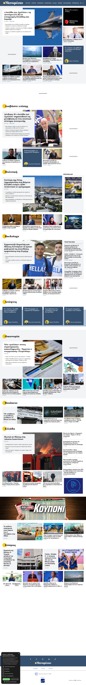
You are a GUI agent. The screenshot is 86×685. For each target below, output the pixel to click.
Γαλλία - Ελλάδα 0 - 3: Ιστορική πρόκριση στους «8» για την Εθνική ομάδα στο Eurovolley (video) (73, 256)
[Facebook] (30, 659)
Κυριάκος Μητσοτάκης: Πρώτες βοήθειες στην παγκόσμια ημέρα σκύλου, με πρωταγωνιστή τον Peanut (52, 293)
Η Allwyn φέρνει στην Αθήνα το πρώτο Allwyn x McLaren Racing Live (73, 536)
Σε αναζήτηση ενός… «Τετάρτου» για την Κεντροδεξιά (52, 310)
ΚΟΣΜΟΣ (29, 63)
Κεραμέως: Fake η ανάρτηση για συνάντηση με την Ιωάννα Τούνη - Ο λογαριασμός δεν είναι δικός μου (52, 228)
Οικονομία (12, 336)
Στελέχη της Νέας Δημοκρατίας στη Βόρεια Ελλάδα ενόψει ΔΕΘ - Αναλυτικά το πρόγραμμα (17, 183)
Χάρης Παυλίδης (74, 61)
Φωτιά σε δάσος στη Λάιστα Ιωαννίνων (14, 438)
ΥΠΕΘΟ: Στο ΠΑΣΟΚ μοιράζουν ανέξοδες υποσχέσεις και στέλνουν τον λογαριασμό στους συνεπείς (11, 79)
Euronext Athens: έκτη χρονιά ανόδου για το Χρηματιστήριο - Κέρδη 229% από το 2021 (72, 387)
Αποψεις (33, 3)
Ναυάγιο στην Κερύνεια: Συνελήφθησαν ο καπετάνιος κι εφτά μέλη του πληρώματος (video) (31, 61)
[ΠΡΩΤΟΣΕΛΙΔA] (73, 187)
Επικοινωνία (51, 668)
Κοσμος (60, 3)
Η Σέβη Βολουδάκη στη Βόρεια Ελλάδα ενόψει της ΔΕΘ (11, 226)
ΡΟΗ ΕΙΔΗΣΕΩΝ (67, 3)
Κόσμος (10, 545)
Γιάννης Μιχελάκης (75, 322)
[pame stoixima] (43, 508)
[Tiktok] (55, 659)
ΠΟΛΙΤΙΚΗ (12, 21)
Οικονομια (40, 3)
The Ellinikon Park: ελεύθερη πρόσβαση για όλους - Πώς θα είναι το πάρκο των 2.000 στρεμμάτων (72, 421)
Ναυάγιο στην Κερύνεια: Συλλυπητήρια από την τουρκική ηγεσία (73, 584)
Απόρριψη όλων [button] (14, 679)
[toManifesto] (13, 2)
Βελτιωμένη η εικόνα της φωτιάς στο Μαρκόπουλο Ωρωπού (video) (32, 484)
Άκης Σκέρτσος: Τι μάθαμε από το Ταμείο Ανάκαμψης (72, 40)
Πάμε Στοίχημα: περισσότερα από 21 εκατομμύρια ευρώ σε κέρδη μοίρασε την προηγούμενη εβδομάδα (53, 537)
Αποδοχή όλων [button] (6, 679)
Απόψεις (11, 301)
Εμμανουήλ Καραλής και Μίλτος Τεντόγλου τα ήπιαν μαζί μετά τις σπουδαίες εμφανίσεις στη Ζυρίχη (18, 247)
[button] (11, 681)
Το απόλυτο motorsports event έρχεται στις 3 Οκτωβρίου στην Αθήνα (9, 531)
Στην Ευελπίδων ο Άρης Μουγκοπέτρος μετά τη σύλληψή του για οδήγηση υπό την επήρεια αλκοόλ (73, 452)
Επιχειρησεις (48, 3)
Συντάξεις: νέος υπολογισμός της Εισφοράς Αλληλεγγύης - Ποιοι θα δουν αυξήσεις (52, 392)
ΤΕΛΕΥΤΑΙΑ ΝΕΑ (69, 242)
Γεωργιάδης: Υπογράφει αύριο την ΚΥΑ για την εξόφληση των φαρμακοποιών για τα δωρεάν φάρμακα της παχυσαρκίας (73, 274)
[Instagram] (36, 659)
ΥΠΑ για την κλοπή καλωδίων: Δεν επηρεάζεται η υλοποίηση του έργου (52, 484)
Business (11, 402)
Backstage (12, 236)
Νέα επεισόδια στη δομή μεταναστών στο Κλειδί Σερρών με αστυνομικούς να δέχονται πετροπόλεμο (73, 462)
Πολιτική (11, 171)
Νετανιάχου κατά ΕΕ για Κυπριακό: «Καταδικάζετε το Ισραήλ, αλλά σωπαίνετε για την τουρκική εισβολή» (52, 163)
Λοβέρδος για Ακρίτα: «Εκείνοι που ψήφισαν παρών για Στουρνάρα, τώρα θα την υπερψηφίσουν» (11, 293)
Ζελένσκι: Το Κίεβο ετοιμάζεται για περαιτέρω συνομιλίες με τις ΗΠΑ (11, 162)
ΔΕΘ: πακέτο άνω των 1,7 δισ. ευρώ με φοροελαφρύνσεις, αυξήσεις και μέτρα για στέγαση (32, 392)
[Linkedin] (49, 659)
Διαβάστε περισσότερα (12, 664)
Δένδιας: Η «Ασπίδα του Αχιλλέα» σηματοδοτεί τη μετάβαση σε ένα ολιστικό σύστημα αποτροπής (17, 117)
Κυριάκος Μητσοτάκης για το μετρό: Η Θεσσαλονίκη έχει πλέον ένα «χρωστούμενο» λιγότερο (52, 78)
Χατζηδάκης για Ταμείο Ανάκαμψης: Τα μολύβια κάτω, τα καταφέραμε (52, 60)
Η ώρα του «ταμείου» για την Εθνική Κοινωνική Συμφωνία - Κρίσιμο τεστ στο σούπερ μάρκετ (11, 392)
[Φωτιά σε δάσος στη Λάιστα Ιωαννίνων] (42, 451)
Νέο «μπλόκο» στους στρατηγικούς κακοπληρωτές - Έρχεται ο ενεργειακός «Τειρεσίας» (18, 347)
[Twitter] (42, 659)
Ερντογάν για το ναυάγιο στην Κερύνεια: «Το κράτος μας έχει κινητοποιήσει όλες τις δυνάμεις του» (32, 585)
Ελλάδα (10, 428)
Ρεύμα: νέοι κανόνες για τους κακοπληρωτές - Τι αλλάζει (17, 356)
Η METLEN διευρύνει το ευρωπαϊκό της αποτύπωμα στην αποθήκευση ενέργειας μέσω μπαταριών (53, 421)
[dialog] (10, 668)
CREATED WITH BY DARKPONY (75, 680)
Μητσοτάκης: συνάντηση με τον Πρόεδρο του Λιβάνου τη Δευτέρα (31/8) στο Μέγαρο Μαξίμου (32, 227)
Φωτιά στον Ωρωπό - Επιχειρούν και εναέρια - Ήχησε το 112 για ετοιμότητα (72, 434)
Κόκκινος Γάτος (74, 21)
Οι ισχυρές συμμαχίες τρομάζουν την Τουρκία (73, 309)
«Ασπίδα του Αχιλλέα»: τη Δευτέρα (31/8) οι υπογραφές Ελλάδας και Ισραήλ (17, 15)
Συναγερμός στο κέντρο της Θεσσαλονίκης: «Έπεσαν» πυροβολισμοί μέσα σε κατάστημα (73, 443)
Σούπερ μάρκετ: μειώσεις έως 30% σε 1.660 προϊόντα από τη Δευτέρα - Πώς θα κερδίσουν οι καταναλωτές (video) (73, 472)
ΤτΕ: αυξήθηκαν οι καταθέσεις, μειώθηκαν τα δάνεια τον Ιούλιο (10, 416)
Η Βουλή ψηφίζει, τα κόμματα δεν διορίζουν (31, 151)
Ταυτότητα (43, 668)
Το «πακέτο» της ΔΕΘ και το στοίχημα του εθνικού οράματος (73, 49)
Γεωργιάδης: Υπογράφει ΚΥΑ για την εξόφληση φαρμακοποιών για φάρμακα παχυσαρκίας (32, 78)
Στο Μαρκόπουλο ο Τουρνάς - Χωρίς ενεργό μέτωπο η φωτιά (18, 444)
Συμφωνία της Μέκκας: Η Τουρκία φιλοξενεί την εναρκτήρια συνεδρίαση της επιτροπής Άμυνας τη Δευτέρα (73, 248)
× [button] (18, 653)
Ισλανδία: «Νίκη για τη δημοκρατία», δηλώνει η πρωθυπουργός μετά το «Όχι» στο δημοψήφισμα (53, 585)
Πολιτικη (27, 3)
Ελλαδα (55, 3)
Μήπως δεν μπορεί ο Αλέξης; (71, 10)
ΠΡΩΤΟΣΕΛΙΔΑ (75, 3)
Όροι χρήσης (35, 668)
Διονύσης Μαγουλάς (34, 164)
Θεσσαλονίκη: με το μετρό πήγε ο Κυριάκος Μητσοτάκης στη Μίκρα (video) (32, 292)
